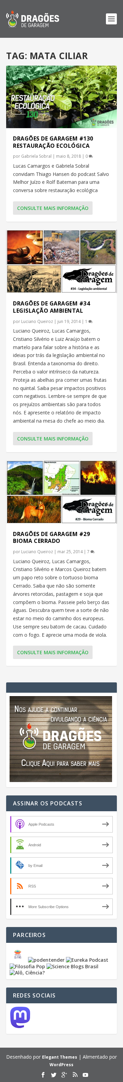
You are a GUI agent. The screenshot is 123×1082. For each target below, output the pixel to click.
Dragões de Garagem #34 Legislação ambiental (51, 307)
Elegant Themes (59, 1057)
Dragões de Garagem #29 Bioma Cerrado (51, 537)
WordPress (61, 1065)
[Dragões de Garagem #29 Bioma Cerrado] (61, 492)
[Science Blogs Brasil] (72, 966)
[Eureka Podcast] (87, 960)
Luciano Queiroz (37, 321)
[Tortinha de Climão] (19, 960)
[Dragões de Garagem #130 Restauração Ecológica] (61, 97)
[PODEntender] (46, 960)
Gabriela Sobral (36, 156)
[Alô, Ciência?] (27, 972)
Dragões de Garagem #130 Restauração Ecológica (53, 142)
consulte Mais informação (52, 208)
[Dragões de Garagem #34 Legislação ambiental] (61, 261)
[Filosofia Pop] (27, 966)
